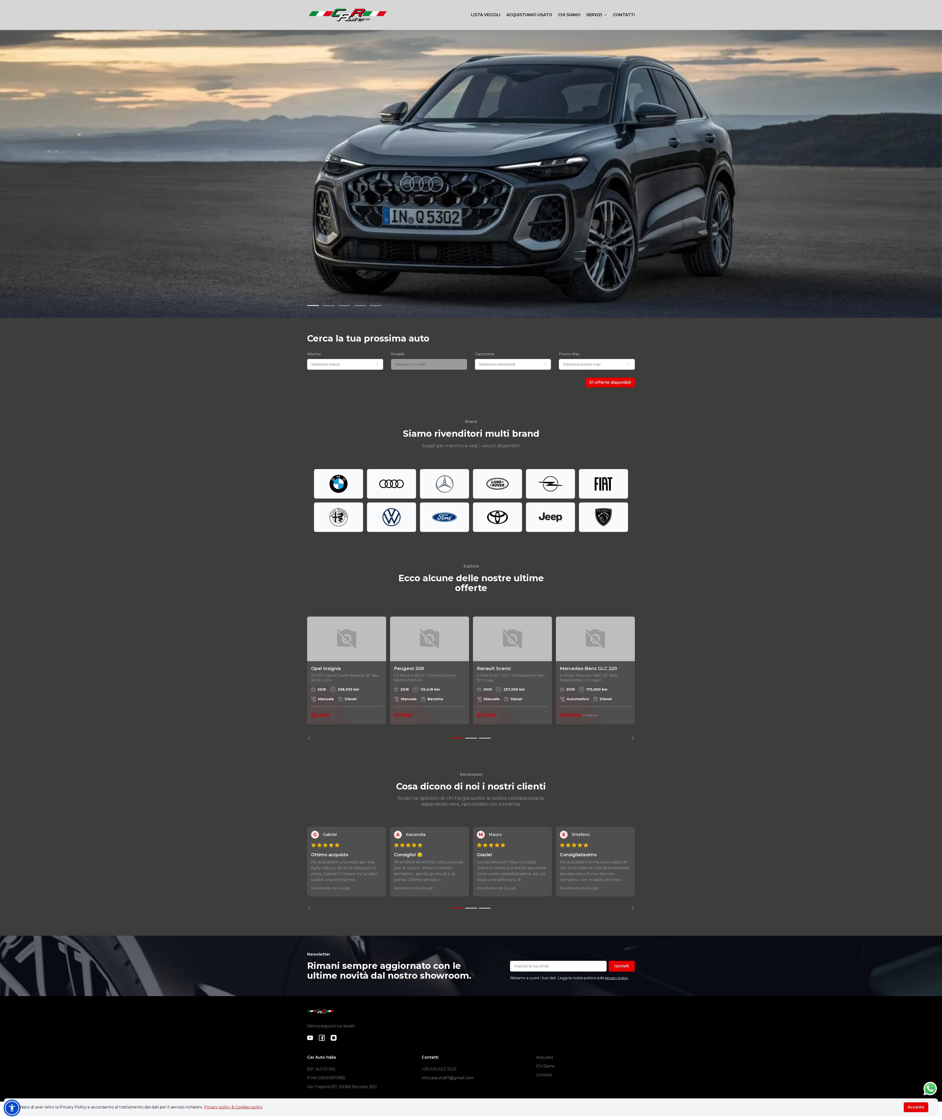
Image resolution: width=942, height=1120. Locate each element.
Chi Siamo (545, 1066)
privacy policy (616, 978)
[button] (12, 1108)
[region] (471, 678)
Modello (398, 354)
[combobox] (345, 364)
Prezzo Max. (569, 354)
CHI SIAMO (569, 15)
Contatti (544, 1075)
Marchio (314, 354)
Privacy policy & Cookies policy (233, 1107)
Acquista (544, 1057)
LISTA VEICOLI (485, 15)
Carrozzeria (484, 354)
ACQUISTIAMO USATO (529, 15)
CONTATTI (624, 15)
